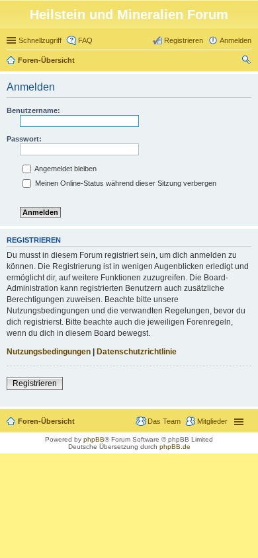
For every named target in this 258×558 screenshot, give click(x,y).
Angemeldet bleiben (65, 169)
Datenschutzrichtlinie (137, 351)
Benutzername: (33, 110)
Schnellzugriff (40, 40)
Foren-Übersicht (46, 60)
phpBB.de (175, 446)
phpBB (94, 439)
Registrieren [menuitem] (183, 40)
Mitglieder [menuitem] (212, 421)
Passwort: (24, 139)
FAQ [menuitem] (85, 40)
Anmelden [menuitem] (235, 40)
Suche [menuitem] (247, 61)
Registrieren (35, 383)
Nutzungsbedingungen (49, 351)
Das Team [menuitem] (164, 421)
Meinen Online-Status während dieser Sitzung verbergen (124, 183)
